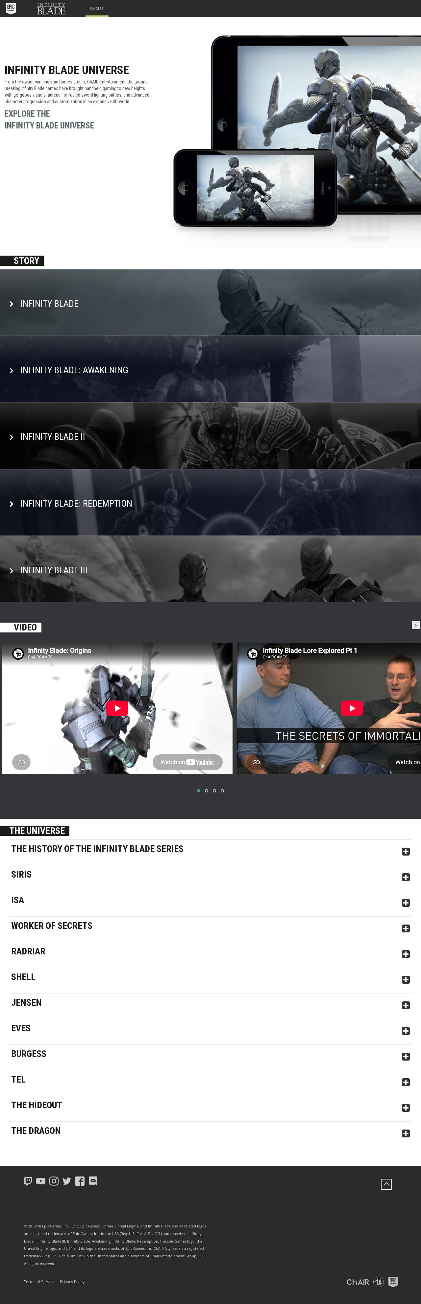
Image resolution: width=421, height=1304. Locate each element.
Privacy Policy (72, 1281)
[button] (11, 8)
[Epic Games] (10, 8)
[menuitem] (97, 8)
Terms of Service (39, 1281)
